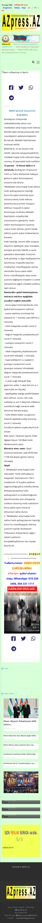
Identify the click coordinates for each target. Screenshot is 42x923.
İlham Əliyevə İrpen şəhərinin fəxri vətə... (19, 745)
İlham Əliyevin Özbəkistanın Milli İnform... (20, 723)
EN (35, 8)
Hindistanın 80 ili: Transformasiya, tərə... (20, 763)
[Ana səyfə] (21, 23)
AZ (29, 8)
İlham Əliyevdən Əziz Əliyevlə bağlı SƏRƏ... (20, 736)
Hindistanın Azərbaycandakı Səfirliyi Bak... (20, 754)
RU (3, 10)
